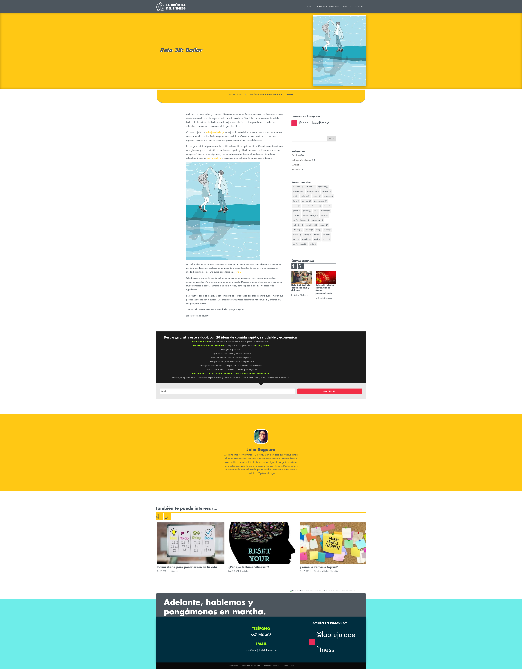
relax (317, 234)
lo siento (304, 220)
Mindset (295, 165)
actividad (310, 187)
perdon (327, 230)
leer (295, 220)
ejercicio (306, 201)
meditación (298, 225)
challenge (305, 196)
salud (326, 234)
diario (296, 201)
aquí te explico (214, 158)
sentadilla (306, 239)
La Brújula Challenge (328, 6)
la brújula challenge (215, 132)
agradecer (323, 187)
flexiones (316, 206)
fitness (306, 206)
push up (307, 234)
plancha (297, 234)
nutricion (297, 230)
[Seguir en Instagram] (294, 123)
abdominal (298, 187)
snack (317, 239)
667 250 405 (261, 635)
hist (316, 210)
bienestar (326, 191)
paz (318, 230)
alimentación (313, 191)
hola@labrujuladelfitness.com (261, 650)
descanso (328, 196)
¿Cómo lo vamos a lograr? (246, 567)
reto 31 (239, 272)
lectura (324, 215)
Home (309, 6)
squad (303, 244)
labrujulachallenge (310, 215)
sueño (313, 244)
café (295, 196)
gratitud (307, 210)
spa (295, 244)
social (326, 239)
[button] (294, 266)
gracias (296, 210)
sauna (296, 239)
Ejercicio (296, 155)
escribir (296, 206)
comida (317, 196)
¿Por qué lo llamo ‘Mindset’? (176, 567)
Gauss (327, 206)
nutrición (309, 230)
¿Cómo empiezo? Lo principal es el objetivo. (330, 567)
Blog (346, 6)
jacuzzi (296, 215)
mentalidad (311, 225)
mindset (324, 225)
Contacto (360, 6)
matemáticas (317, 220)
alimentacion (298, 191)
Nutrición (296, 170)
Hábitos (325, 210)
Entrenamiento (320, 201)
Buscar (331, 139)
